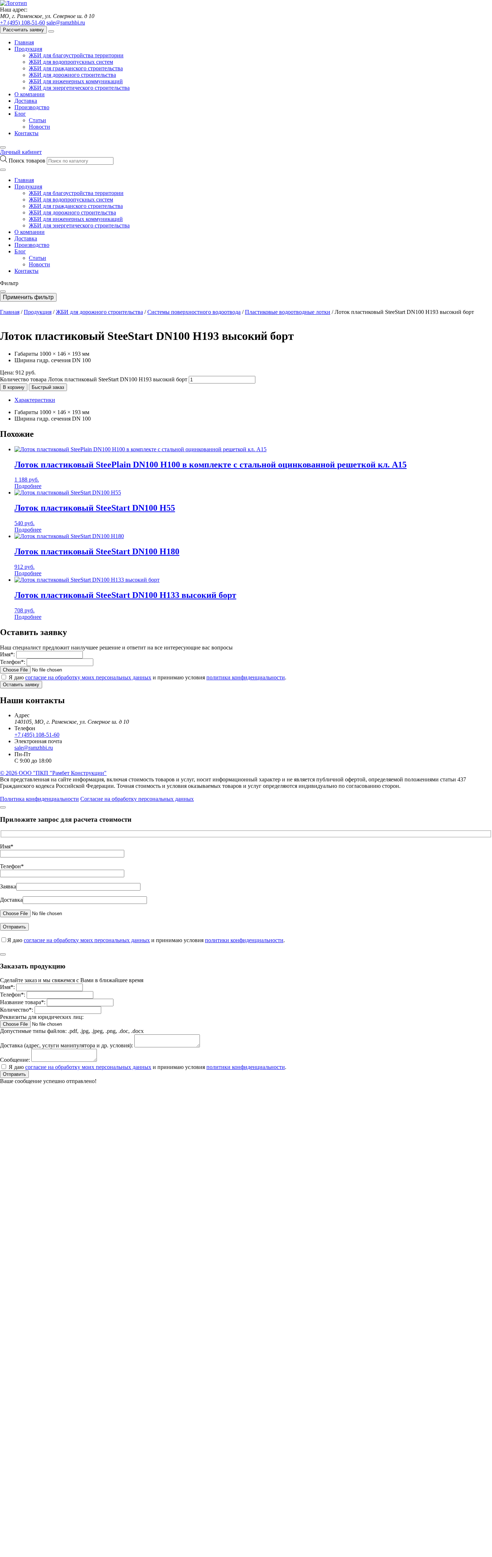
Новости (39, 127)
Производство (31, 107)
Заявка (8, 886)
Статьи (37, 120)
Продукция (28, 49)
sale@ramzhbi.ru (65, 22)
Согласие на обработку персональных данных (137, 799)
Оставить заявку (21, 684)
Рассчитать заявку (23, 29)
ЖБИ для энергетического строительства (79, 88)
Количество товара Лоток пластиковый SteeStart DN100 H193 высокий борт (93, 379)
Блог (20, 114)
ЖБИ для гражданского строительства (76, 68)
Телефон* (12, 866)
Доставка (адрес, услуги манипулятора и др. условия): (66, 1045)
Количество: (16, 1010)
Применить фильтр (28, 297)
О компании (29, 94)
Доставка (25, 101)
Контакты (26, 133)
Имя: (7, 654)
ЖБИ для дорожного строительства (72, 75)
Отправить (14, 1074)
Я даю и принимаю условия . (147, 677)
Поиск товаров (28, 161)
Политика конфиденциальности (39, 799)
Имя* (6, 846)
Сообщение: (15, 1060)
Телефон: (12, 662)
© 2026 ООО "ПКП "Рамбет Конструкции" (53, 773)
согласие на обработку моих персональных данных (88, 677)
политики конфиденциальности (245, 677)
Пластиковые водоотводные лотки (287, 312)
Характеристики (34, 400)
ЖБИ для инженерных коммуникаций (76, 81)
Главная (24, 42)
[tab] (253, 400)
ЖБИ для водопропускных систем (71, 62)
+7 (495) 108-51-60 (22, 22)
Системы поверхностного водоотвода (194, 312)
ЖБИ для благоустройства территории (76, 55)
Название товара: (22, 1002)
